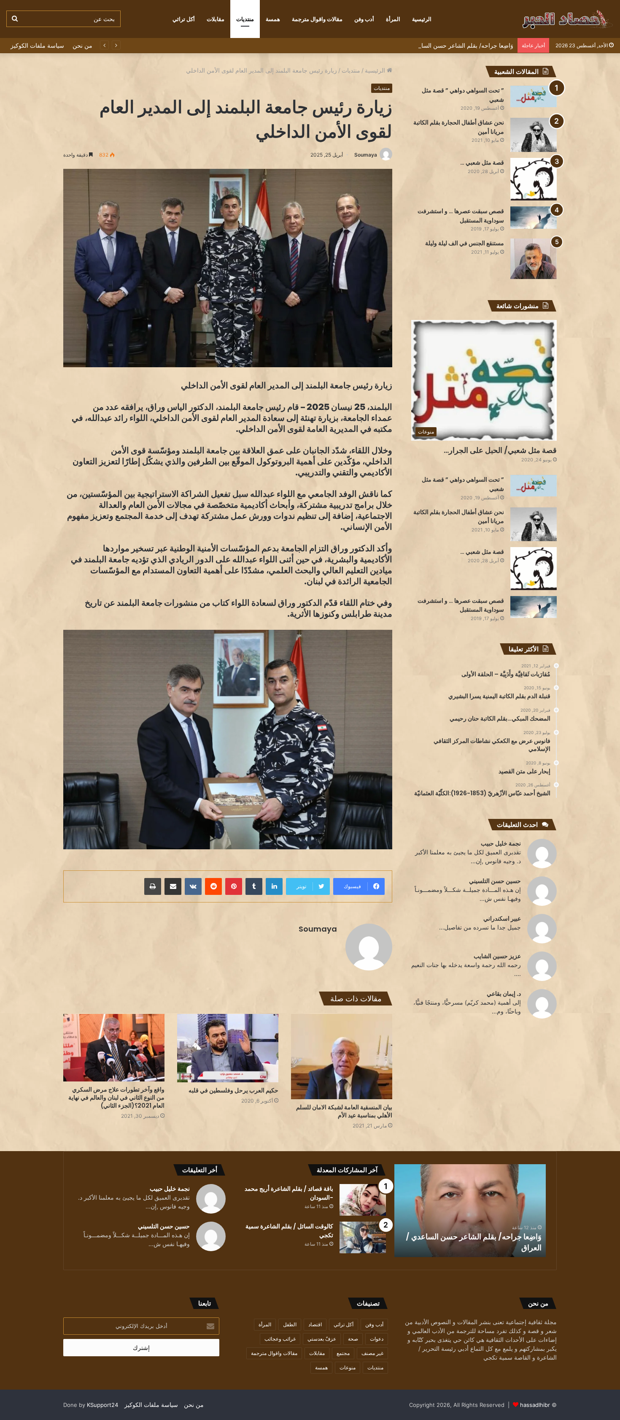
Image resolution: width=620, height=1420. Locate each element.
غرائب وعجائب (280, 1339)
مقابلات (215, 19)
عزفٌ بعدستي (321, 1339)
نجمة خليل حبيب (501, 843)
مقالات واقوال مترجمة (317, 19)
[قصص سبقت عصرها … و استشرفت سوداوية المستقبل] (533, 217)
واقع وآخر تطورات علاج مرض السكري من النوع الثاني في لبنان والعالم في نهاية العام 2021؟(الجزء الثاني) (116, 1097)
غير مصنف (372, 1353)
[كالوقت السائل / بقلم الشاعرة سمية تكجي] (363, 1237)
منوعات (348, 1367)
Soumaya (365, 155)
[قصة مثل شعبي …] (533, 179)
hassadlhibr (535, 1404)
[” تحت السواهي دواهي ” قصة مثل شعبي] (533, 96)
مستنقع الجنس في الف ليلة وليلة (464, 243)
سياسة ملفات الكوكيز (37, 45)
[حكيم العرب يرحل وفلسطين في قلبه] (227, 1048)
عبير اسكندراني (502, 918)
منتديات (245, 19)
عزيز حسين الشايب (497, 955)
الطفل (290, 1324)
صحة (353, 1339)
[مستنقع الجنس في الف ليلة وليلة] (533, 258)
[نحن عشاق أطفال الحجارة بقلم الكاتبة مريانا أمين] (533, 135)
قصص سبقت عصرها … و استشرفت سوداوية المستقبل (461, 216)
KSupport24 (102, 1404)
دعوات (376, 1339)
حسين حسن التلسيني (495, 880)
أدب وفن (364, 19)
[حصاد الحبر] (550, 18)
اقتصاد (315, 1324)
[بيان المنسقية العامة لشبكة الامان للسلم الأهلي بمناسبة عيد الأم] (341, 1056)
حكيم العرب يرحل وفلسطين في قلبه (233, 1090)
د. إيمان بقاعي (504, 993)
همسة (273, 19)
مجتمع (343, 1353)
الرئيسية (421, 19)
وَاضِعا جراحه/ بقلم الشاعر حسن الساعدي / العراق (451, 45)
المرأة (393, 19)
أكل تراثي (184, 19)
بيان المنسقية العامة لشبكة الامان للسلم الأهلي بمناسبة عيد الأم (344, 1111)
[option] (470, 1210)
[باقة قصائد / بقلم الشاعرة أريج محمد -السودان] (363, 1200)
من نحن (82, 45)
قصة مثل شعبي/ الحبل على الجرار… (500, 450)
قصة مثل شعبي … (482, 162)
